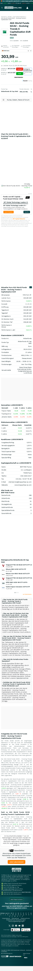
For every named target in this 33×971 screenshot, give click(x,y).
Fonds (9, 16)
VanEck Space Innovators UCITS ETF (18, 587)
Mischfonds (5, 501)
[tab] (16, 604)
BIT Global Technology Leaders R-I (14, 205)
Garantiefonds (6, 513)
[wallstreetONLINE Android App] (25, 931)
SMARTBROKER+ (26, 892)
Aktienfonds (5, 498)
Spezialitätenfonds (7, 510)
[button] (14, 601)
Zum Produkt (8, 212)
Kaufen (26, 212)
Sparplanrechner (22, 678)
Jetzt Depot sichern (16, 899)
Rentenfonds (5, 495)
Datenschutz (25, 918)
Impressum (6, 918)
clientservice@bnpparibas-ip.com (20, 482)
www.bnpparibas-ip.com (23, 485)
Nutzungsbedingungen (17, 921)
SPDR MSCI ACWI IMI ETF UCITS (16, 582)
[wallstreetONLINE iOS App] (15, 931)
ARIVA (23, 936)
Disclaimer (15, 918)
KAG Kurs (26, 295)
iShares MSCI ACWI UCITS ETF (16, 569)
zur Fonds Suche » (27, 594)
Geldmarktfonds (7, 507)
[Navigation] (2, 8)
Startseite (3, 16)
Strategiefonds (6, 504)
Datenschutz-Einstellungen (16, 920)
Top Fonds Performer (19, 16)
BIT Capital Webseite (19, 218)
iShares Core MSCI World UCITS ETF (18, 573)
